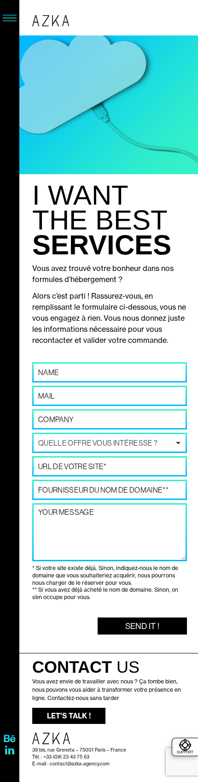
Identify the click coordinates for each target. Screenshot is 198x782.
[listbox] (110, 443)
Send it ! (142, 626)
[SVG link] (10, 18)
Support (185, 752)
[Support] (185, 745)
